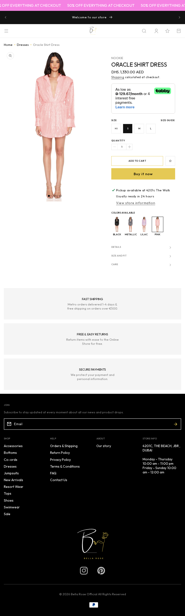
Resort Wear (13, 486)
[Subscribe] (175, 424)
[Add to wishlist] (170, 161)
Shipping (117, 77)
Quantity (118, 140)
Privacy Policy (60, 459)
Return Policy (60, 452)
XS (118, 130)
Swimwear (12, 507)
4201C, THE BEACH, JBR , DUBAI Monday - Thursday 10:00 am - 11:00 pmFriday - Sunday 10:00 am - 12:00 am (161, 459)
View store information (135, 203)
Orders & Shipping (64, 446)
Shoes (8, 500)
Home (8, 45)
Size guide (168, 120)
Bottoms (10, 452)
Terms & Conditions (65, 466)
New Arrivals (13, 480)
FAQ (53, 473)
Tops (7, 493)
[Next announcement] (179, 17)
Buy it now (143, 174)
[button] (144, 30)
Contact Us (58, 480)
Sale (7, 514)
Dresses (23, 45)
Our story (103, 446)
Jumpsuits (11, 473)
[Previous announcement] (5, 17)
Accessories (13, 446)
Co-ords (10, 459)
